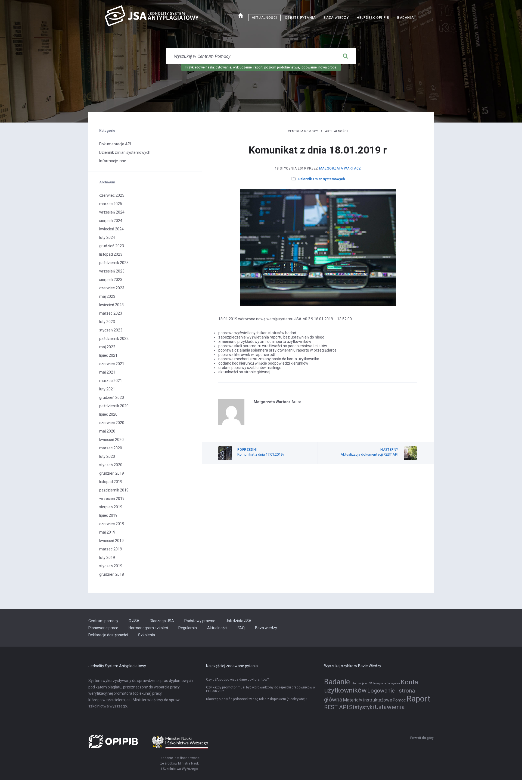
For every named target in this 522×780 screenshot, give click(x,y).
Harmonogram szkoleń (148, 628)
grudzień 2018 (111, 574)
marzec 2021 (110, 380)
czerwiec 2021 (111, 364)
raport (258, 67)
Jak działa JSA (238, 621)
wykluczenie (242, 67)
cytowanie (223, 67)
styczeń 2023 (110, 330)
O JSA (134, 621)
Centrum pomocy (303, 131)
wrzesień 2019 (112, 498)
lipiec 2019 (108, 515)
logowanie (309, 67)
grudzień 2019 (111, 473)
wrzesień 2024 (112, 212)
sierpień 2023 (110, 279)
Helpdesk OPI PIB (375, 18)
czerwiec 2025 (111, 195)
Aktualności (264, 18)
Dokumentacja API (115, 144)
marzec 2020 (110, 448)
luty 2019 (107, 557)
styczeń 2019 (110, 566)
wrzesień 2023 (112, 271)
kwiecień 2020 (111, 439)
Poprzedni (247, 450)
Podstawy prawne (199, 621)
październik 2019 (114, 490)
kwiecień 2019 (111, 540)
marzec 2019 (110, 549)
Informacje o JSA (361, 683)
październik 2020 (114, 406)
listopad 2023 (110, 254)
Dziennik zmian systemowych (321, 179)
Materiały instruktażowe (367, 700)
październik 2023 (114, 263)
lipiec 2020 (108, 414)
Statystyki (361, 707)
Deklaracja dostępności (108, 635)
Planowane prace (103, 628)
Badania (405, 18)
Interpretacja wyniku (386, 683)
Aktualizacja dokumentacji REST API (369, 454)
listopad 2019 (110, 482)
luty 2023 (107, 321)
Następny (389, 450)
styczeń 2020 (110, 465)
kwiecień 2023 (111, 305)
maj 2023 (107, 296)
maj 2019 (107, 532)
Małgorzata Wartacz (340, 168)
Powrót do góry (422, 738)
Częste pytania (300, 18)
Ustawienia (390, 706)
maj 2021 (107, 372)
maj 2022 (107, 347)
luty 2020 (107, 456)
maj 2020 (107, 431)
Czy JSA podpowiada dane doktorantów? (237, 679)
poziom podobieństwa (281, 67)
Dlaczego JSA (162, 621)
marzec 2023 (110, 313)
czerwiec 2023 (111, 288)
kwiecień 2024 (111, 229)
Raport (418, 698)
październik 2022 (114, 338)
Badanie (337, 682)
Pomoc (399, 700)
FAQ (241, 628)
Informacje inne (112, 161)
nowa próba (327, 67)
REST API (336, 707)
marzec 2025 (110, 204)
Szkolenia (146, 635)
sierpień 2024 (110, 220)
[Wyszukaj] (345, 56)
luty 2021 (107, 389)
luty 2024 (107, 237)
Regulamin (187, 628)
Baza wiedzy (336, 18)
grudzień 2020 (111, 397)
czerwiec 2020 (111, 423)
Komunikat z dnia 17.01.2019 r (260, 454)
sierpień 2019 (110, 507)
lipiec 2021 (108, 355)
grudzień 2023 (111, 246)
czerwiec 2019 (111, 524)
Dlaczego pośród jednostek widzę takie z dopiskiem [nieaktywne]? (256, 699)
